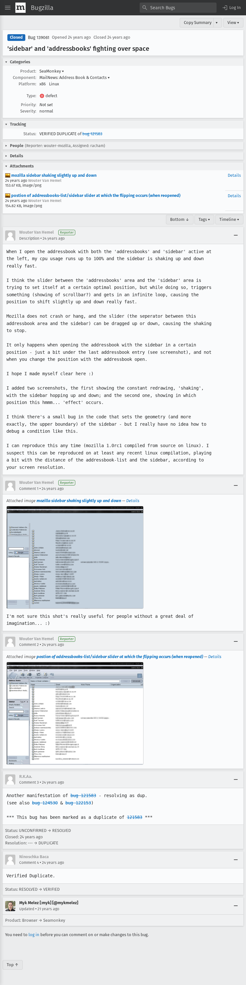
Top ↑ (13, 964)
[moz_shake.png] (75, 557)
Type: (31, 95)
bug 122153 (78, 802)
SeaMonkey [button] (51, 71)
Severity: (28, 111)
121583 (134, 817)
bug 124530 (45, 802)
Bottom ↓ (179, 219)
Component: (24, 77)
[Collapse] (236, 235)
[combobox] (178, 8)
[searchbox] (178, 8)
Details (234, 175)
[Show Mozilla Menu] (20, 8)
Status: (29, 133)
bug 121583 (92, 133)
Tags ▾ (204, 219)
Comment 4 (29, 862)
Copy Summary (197, 22)
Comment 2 (29, 644)
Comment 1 (28, 488)
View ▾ (233, 22)
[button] (231, 8)
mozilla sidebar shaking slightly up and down (53, 175)
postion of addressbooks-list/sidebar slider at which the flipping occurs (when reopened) (95, 195)
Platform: (27, 83)
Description (29, 238)
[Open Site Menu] (8, 8)
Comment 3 (29, 782)
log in (34, 934)
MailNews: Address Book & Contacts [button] (74, 77)
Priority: (28, 104)
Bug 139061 (38, 37)
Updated (26, 909)
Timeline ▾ (229, 219)
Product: (28, 71)
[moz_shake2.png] (75, 713)
